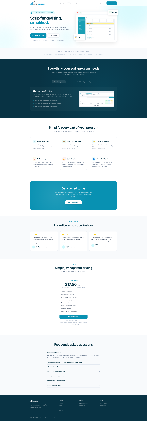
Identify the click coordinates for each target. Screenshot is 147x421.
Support (81, 3)
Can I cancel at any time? (54, 385)
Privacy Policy (103, 403)
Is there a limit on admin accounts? (56, 380)
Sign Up (61, 410)
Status (80, 408)
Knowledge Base (83, 403)
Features (62, 3)
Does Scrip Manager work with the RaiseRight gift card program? (65, 362)
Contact (102, 3)
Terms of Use (103, 405)
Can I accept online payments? (55, 376)
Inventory (70, 82)
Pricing (69, 3)
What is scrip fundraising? (54, 352)
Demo (75, 3)
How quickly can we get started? (56, 371)
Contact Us (82, 405)
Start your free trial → (38, 35)
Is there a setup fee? (52, 367)
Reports (91, 82)
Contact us (54, 35)
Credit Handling (81, 82)
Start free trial (111, 3)
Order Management (59, 82)
